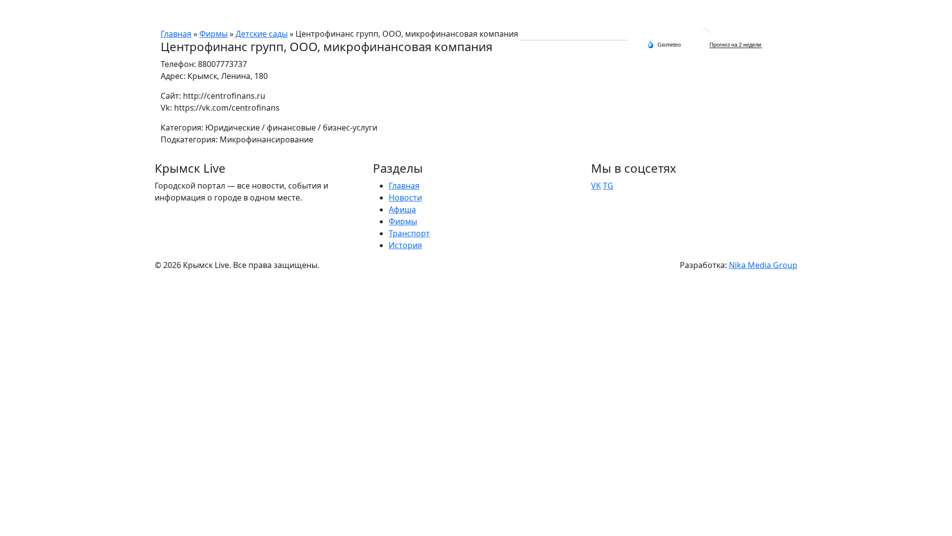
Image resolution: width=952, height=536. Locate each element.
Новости (575, 13)
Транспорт (691, 13)
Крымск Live (184, 13)
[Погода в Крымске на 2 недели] (736, 45)
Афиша (613, 13)
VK (596, 185)
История (776, 13)
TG (608, 185)
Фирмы (649, 13)
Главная (535, 13)
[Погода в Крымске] (705, 33)
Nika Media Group (763, 265)
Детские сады (262, 33)
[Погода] (664, 44)
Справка (736, 13)
